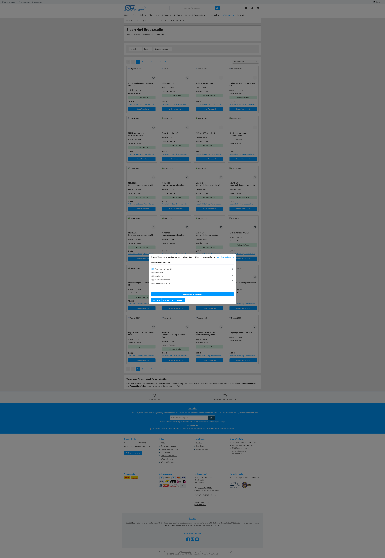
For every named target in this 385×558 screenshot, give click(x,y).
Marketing (159, 276)
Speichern (156, 300)
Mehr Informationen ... (225, 257)
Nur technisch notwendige (173, 300)
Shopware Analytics (162, 283)
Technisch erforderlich (163, 269)
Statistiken (159, 273)
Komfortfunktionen (162, 280)
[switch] (153, 272)
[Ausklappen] (233, 268)
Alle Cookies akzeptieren (192, 294)
